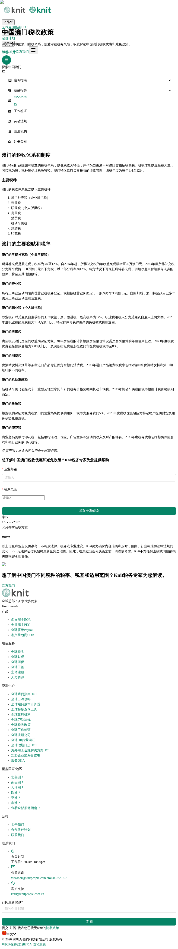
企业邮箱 (10, 469)
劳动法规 (20, 121)
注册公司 (20, 141)
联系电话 (10, 489)
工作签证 (20, 111)
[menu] (89, 111)
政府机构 (20, 131)
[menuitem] (89, 80)
